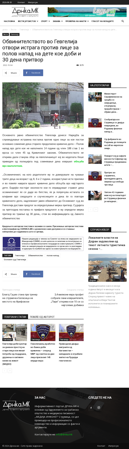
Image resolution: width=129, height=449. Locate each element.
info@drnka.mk (64, 434)
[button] (123, 21)
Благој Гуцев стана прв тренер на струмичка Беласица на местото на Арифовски (19, 298)
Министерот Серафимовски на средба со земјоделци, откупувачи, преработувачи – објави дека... (113, 103)
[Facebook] (91, 408)
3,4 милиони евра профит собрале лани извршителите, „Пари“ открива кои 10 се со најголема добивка (67, 300)
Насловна (9, 21)
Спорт (44, 21)
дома (5, 29)
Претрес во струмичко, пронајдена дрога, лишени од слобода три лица (114, 178)
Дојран (92, 280)
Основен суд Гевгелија (15, 259)
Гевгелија (24, 29)
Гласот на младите (103, 21)
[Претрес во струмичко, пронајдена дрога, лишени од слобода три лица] (95, 176)
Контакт (21, 2)
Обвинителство (35, 255)
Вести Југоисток (27, 21)
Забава (56, 21)
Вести (13, 29)
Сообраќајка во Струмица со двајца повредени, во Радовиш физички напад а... (114, 125)
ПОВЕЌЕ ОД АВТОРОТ (42, 317)
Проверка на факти (76, 21)
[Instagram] (98, 408)
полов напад (53, 255)
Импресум (33, 2)
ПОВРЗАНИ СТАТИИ (15, 317)
